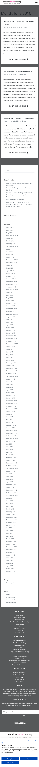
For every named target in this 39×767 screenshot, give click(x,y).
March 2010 (10, 569)
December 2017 (11, 336)
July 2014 (9, 444)
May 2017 (9, 355)
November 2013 (11, 463)
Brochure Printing (19, 645)
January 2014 (10, 460)
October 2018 (11, 311)
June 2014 (9, 447)
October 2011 (11, 523)
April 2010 (9, 566)
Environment (19, 620)
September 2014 (12, 439)
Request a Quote (19, 629)
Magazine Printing (20, 641)
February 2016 (11, 395)
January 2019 (10, 306)
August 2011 (10, 525)
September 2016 (12, 376)
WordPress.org (11, 603)
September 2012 (12, 495)
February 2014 (11, 458)
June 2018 (9, 322)
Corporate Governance (19, 665)
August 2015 (10, 412)
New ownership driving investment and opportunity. (19, 689)
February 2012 (11, 512)
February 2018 (11, 330)
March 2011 (10, 539)
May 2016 (9, 387)
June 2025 (9, 230)
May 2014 (9, 449)
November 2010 (11, 550)
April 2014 (9, 452)
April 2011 (9, 536)
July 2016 (9, 382)
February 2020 (11, 276)
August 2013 (10, 471)
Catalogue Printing (19, 643)
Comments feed (11, 600)
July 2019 (9, 292)
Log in (8, 595)
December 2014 (11, 430)
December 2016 (11, 368)
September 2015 (12, 409)
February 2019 (11, 303)
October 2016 (11, 374)
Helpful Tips (20, 658)
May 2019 (9, 298)
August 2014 (10, 441)
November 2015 (11, 403)
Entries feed (10, 597)
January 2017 (10, 365)
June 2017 (9, 352)
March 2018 (10, 328)
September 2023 (12, 236)
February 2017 (11, 363)
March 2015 (10, 422)
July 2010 (9, 558)
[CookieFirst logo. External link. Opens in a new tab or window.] (2, 743)
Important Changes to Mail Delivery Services (19, 691)
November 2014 (11, 433)
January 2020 (11, 279)
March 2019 (10, 301)
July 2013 (9, 474)
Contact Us (19, 631)
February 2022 (11, 244)
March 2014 (10, 455)
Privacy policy (33, 741)
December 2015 (11, 401)
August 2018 (10, 317)
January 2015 (10, 428)
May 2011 (9, 533)
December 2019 (11, 282)
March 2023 (10, 241)
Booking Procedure (19, 663)
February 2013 (11, 485)
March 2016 (10, 393)
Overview (19, 615)
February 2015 (11, 425)
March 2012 (10, 509)
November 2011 (11, 520)
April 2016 (9, 390)
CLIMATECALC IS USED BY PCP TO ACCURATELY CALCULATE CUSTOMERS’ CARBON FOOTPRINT (19, 204)
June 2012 (9, 501)
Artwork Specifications (19, 656)
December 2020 (12, 260)
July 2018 (9, 319)
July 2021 (9, 252)
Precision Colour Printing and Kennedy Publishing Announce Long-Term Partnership (19, 195)
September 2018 (12, 314)
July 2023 (9, 238)
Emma (25, 27)
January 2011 (10, 544)
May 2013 (9, 479)
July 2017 (9, 349)
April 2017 (9, 357)
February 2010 (11, 571)
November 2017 (11, 338)
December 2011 (11, 517)
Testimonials (19, 624)
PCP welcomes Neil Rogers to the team (18, 71)
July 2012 (9, 498)
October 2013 (11, 466)
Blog (19, 626)
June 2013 (9, 477)
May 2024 (9, 233)
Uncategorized (11, 583)
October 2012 (11, 493)
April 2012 (9, 506)
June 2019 (9, 295)
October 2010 (11, 552)
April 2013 (9, 482)
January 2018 (10, 333)
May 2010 (9, 563)
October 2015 (11, 406)
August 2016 (10, 379)
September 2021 (12, 246)
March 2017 (10, 360)
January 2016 (10, 398)
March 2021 (10, 254)
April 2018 (9, 325)
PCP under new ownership (15, 200)
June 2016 (9, 384)
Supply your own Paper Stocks (19, 661)
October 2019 (11, 287)
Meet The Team (19, 617)
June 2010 (9, 560)
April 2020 (10, 271)
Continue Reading (18, 59)
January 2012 (10, 514)
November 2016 (11, 371)
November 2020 (11, 263)
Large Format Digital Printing (19, 652)
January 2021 (10, 257)
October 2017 (11, 341)
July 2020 (9, 265)
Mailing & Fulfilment (19, 649)
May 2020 (9, 268)
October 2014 (11, 436)
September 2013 (12, 468)
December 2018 (11, 309)
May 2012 (9, 504)
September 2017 (12, 344)
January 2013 (10, 487)
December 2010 (11, 547)
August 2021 (10, 249)
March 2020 (10, 273)
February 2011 (11, 541)
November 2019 (11, 284)
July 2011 (9, 528)
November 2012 (11, 490)
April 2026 (10, 227)
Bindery (19, 647)
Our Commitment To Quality (19, 622)
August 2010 (10, 555)
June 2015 (9, 417)
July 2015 (9, 414)
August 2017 (10, 347)
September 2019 (12, 290)
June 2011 (9, 531)
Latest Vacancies (19, 633)
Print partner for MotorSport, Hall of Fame (19, 118)
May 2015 (9, 420)
